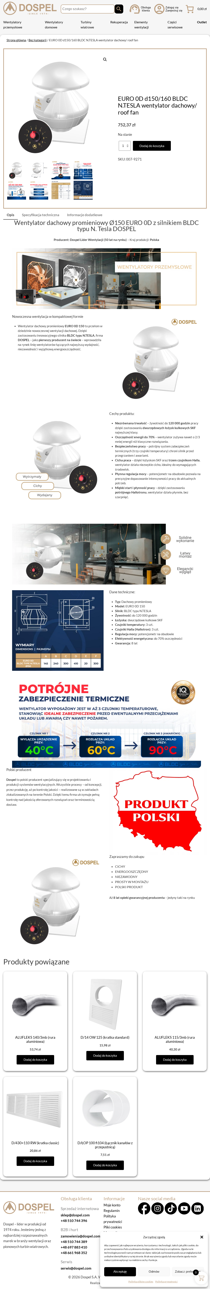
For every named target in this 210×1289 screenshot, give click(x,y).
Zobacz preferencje (188, 1271)
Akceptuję (120, 1271)
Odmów (154, 1271)
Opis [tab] (10, 215)
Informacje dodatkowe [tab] (84, 215)
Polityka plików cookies (140, 1281)
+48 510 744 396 (74, 1220)
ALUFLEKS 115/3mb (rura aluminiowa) (175, 1039)
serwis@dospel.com (76, 1268)
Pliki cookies (113, 1227)
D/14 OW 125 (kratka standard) (105, 1037)
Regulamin (112, 1210)
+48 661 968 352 (74, 1253)
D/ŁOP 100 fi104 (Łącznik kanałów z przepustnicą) (105, 1145)
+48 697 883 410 (74, 1247)
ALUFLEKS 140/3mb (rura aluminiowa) (35, 1039)
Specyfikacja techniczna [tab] (40, 215)
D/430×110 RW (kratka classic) (35, 1143)
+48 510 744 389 (74, 1242)
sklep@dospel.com (75, 1215)
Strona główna (16, 40)
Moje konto (112, 1205)
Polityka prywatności (166, 1281)
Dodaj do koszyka (151, 146)
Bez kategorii (38, 40)
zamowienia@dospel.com (80, 1236)
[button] (202, 1237)
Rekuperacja (119, 22)
